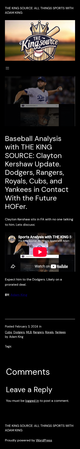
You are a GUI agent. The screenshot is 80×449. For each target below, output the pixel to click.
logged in (32, 401)
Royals (49, 332)
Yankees (60, 332)
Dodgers (19, 332)
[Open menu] (7, 68)
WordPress (44, 440)
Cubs (8, 332)
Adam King (18, 295)
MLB (29, 332)
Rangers (38, 332)
